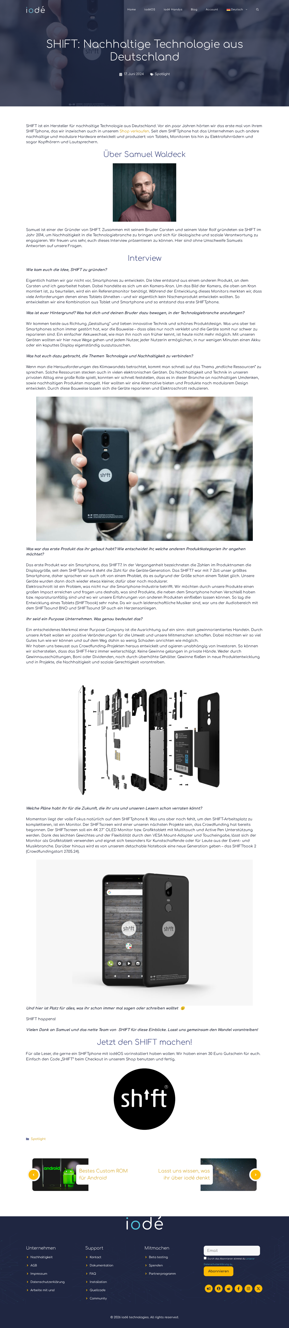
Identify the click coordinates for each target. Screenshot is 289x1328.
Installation (98, 1282)
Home (131, 9)
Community (98, 1298)
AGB (33, 1265)
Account (212, 9)
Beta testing (158, 1257)
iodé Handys (173, 9)
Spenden (156, 1265)
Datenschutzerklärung (47, 1282)
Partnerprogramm (162, 1273)
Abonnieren (218, 1271)
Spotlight (162, 74)
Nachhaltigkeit (41, 1257)
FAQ (93, 1273)
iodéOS (149, 9)
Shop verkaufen (134, 131)
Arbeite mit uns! (42, 1290)
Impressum (38, 1273)
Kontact (95, 1257)
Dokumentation (101, 1265)
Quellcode (98, 1290)
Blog (194, 9)
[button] (257, 9)
